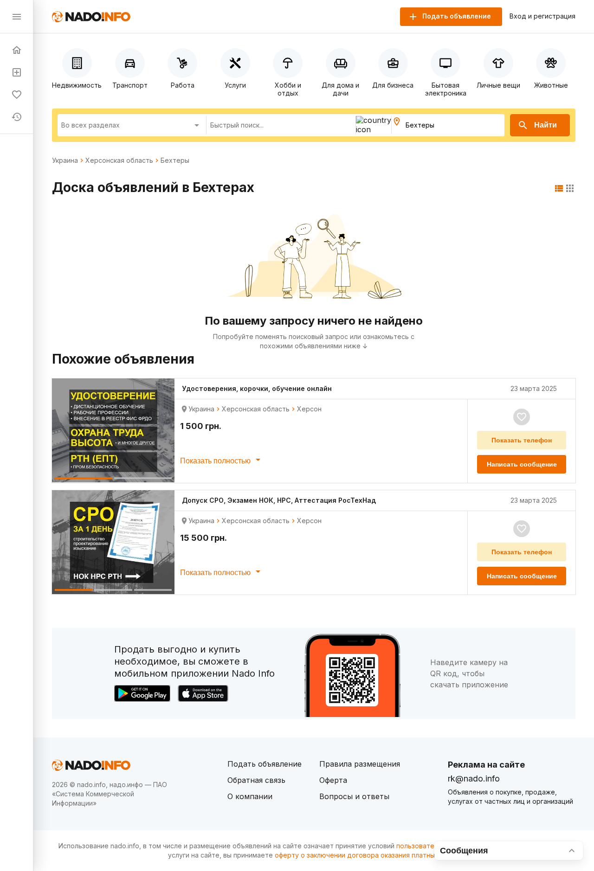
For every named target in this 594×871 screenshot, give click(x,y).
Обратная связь (256, 780)
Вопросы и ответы (354, 796)
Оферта (333, 780)
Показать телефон (521, 440)
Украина (65, 160)
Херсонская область (119, 160)
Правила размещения (359, 764)
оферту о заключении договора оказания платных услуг (366, 855)
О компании (249, 796)
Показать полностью (216, 461)
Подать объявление (264, 764)
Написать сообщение (522, 464)
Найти (545, 125)
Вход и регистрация (542, 16)
